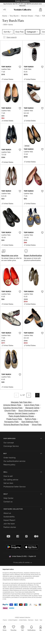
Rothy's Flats (30, 419)
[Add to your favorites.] (20, 67)
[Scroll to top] (37, 395)
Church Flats (10, 410)
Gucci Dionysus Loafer (28, 410)
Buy (5, 454)
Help (5, 494)
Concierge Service (11, 446)
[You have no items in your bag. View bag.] (40, 9)
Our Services (9, 439)
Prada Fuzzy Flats (14, 419)
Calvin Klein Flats (31, 405)
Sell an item (8, 483)
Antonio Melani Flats (12, 405)
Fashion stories (9, 527)
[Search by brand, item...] (4, 10)
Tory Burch (14, 15)
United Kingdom (12, 620)
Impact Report (9, 520)
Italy (41, 620)
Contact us (7, 501)
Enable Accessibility (22, 1)
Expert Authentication (33, 255)
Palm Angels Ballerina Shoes (21, 416)
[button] (40, 9)
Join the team (9, 523)
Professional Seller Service (14, 486)
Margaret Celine (32, 407)
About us (7, 513)
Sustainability (9, 516)
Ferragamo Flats (11, 421)
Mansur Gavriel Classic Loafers (21, 413)
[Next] (28, 395)
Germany (30, 620)
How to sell (8, 476)
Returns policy (9, 464)
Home (4, 15)
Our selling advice (10, 479)
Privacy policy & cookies (21, 562)
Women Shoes (27, 15)
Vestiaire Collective (13, 509)
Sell (5, 472)
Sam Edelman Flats (29, 421)
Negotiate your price (9, 255)
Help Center (8, 498)
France (5, 620)
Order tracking (9, 457)
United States (23, 620)
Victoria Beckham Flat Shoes (16, 424)
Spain (36, 620)
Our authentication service (14, 461)
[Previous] (16, 395)
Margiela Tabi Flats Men (21, 402)
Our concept (8, 442)
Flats (37, 15)
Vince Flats (36, 424)
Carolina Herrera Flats (12, 407)
